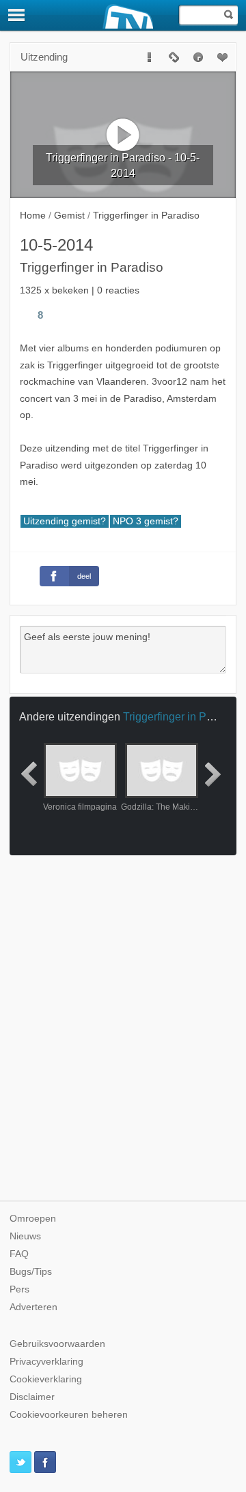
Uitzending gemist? (64, 521)
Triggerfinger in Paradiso (183, 716)
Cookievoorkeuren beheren (69, 1415)
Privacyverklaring (46, 1361)
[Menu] (17, 15)
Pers (19, 1289)
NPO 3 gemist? (145, 521)
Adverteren (33, 1307)
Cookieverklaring (46, 1379)
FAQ (19, 1254)
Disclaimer (32, 1397)
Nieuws (25, 1236)
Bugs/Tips (31, 1272)
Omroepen (33, 1218)
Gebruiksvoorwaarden (57, 1344)
